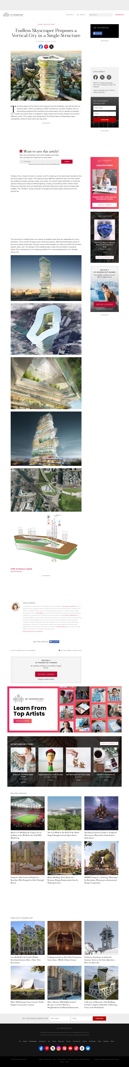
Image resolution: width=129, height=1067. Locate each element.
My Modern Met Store (68, 606)
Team (54, 1059)
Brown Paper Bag (70, 615)
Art (20, 1041)
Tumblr (110, 85)
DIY (49, 1041)
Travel (99, 1041)
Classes (68, 1041)
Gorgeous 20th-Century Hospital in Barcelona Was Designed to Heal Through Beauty (27, 880)
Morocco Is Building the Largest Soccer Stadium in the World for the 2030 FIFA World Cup (26, 835)
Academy (106, 1041)
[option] (67, 731)
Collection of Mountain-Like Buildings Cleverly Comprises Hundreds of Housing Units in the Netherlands (100, 1005)
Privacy (62, 1062)
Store (112, 1041)
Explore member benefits (46, 679)
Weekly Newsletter (107, 83)
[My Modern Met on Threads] (82, 1048)
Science (85, 1041)
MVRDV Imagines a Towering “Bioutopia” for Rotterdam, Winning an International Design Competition (101, 880)
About (40, 1059)
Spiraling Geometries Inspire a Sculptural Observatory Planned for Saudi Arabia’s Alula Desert (100, 835)
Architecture (49, 24)
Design (25, 1041)
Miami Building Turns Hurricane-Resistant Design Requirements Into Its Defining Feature (63, 880)
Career (54, 1041)
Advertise (75, 1059)
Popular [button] (69, 15)
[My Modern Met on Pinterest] (47, 1048)
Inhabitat (17, 571)
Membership (119, 15)
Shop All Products (105, 257)
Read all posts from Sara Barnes (33, 631)
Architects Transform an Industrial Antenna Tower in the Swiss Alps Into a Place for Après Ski (99, 960)
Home (40, 24)
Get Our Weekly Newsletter (70, 650)
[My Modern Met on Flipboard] (64, 1048)
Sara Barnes (41, 41)
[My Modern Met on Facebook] (41, 1048)
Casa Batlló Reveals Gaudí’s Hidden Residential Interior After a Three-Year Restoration (26, 960)
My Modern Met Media (104, 91)
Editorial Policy (48, 1059)
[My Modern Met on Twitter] (52, 1048)
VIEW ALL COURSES (104, 205)
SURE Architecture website (21, 569)
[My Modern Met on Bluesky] (88, 1048)
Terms (67, 1062)
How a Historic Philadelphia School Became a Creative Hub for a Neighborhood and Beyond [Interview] (63, 1005)
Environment (76, 1041)
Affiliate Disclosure (84, 1059)
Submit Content (61, 1059)
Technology (92, 1041)
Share (55, 642)
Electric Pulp (114, 1059)
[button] (81, 15)
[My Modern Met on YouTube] (70, 1048)
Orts (31, 618)
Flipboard (96, 86)
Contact (69, 1059)
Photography (33, 1041)
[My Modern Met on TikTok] (76, 1048)
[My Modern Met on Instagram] (58, 1048)
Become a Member (46, 674)
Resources (61, 1041)
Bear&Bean (40, 613)
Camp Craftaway (61, 627)
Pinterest (105, 85)
